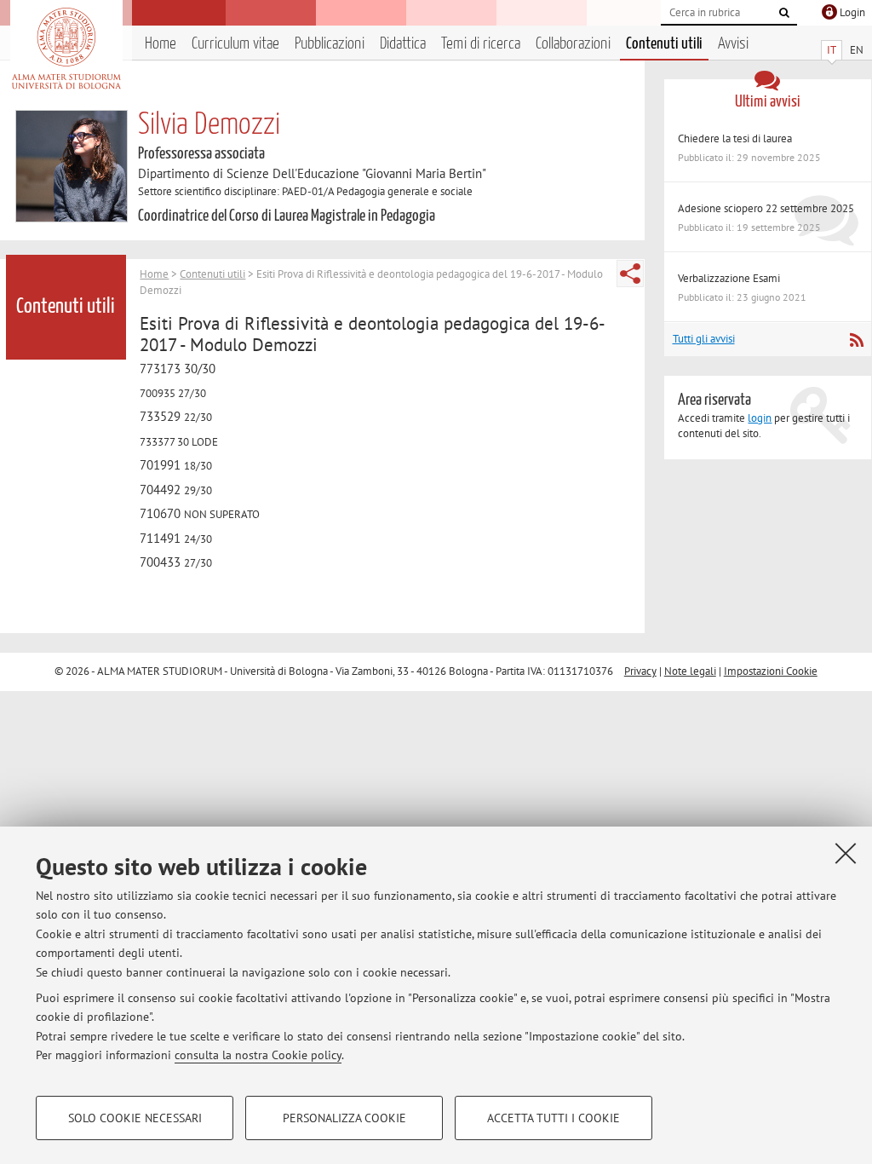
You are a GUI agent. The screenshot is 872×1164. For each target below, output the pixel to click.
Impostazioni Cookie (771, 671)
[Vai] (784, 13)
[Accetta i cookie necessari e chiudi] (845, 853)
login (760, 418)
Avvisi (733, 44)
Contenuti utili (664, 44)
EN (856, 50)
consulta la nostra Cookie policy (258, 1055)
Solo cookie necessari (135, 1118)
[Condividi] (630, 273)
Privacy (640, 671)
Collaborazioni (573, 44)
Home (160, 44)
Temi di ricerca (480, 44)
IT (831, 50)
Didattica (403, 44)
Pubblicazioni (329, 44)
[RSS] (856, 340)
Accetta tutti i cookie (553, 1118)
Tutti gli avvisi (704, 338)
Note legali (690, 671)
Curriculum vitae (235, 44)
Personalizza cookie (344, 1118)
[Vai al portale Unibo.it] (66, 48)
